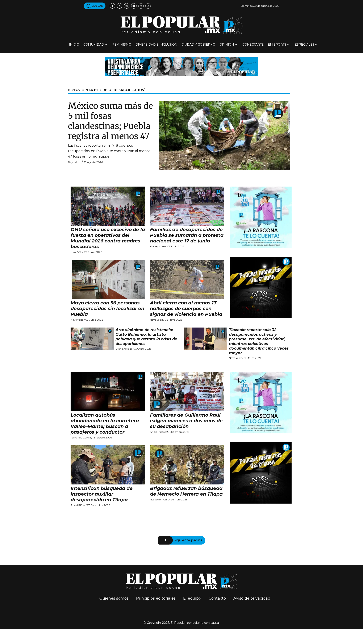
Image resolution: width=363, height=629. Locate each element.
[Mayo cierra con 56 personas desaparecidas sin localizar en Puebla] (108, 279)
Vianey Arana (158, 246)
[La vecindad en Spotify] (261, 217)
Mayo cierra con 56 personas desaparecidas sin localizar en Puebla (107, 308)
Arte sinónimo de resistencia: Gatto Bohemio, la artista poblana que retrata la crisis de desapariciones (146, 337)
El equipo (192, 598)
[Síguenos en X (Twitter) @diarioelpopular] (119, 6)
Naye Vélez (74, 162)
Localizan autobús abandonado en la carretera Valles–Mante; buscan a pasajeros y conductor (105, 423)
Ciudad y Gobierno (198, 44)
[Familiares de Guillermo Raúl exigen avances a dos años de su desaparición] (187, 391)
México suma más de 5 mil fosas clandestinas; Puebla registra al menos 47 (110, 121)
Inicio (74, 44)
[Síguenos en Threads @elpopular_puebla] (148, 6)
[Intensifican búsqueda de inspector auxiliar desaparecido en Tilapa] (108, 464)
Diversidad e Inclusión (156, 44)
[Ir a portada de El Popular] (181, 25)
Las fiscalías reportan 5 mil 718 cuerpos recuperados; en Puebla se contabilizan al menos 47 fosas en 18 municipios (109, 150)
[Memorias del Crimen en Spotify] (261, 287)
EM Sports (277, 44)
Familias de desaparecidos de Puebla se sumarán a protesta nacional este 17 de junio (187, 235)
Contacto (217, 598)
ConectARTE (253, 44)
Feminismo (121, 44)
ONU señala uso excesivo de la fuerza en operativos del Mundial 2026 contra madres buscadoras (108, 238)
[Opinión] (181, 66)
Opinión (227, 44)
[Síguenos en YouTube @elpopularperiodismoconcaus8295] (134, 6)
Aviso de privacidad (251, 598)
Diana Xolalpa (124, 348)
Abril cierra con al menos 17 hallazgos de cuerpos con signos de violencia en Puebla (186, 308)
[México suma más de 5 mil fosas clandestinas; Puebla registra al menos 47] (224, 135)
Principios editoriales (156, 598)
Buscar (97, 5)
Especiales (304, 44)
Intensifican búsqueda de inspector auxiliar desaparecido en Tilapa (102, 494)
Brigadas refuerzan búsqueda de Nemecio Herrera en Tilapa (186, 491)
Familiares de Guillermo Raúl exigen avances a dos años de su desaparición (186, 420)
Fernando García (81, 437)
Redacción (156, 499)
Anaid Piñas (157, 431)
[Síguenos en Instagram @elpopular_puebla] (126, 6)
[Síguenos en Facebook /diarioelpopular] (112, 6)
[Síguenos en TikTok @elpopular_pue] (141, 6)
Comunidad (93, 44)
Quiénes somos (114, 598)
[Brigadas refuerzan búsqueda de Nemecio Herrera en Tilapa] (187, 464)
